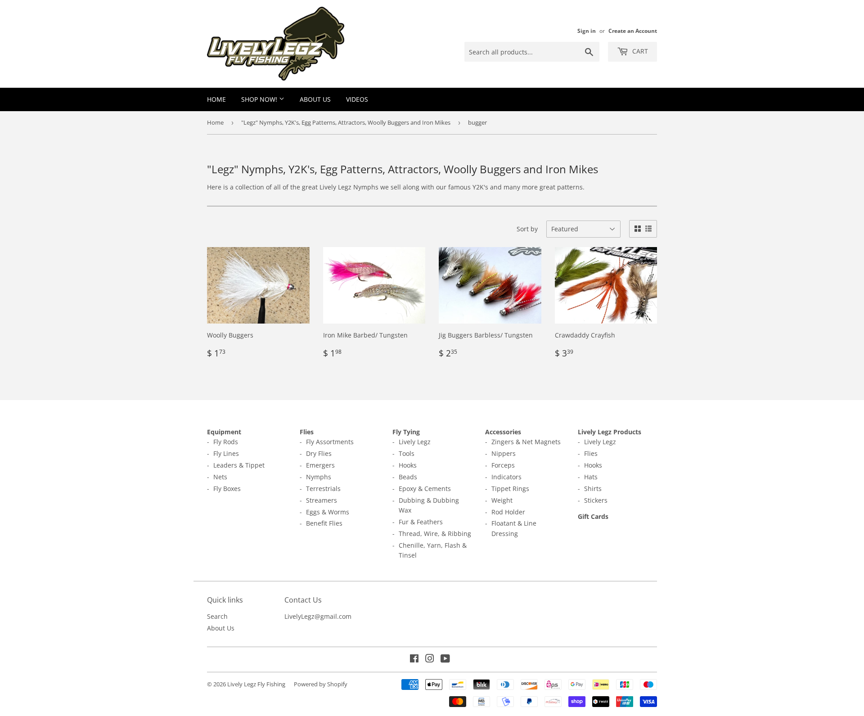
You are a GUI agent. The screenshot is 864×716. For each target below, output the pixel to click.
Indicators (506, 477)
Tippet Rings (510, 488)
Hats (591, 477)
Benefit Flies (324, 523)
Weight (502, 500)
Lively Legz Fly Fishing (256, 684)
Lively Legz (415, 441)
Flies (307, 432)
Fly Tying (406, 432)
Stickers (596, 500)
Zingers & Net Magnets (526, 441)
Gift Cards (593, 516)
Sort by (527, 229)
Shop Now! (260, 99)
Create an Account (632, 30)
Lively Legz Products (609, 432)
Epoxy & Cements (425, 488)
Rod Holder (508, 512)
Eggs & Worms (327, 512)
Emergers (320, 465)
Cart (639, 51)
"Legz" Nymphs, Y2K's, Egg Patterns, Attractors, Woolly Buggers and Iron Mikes (345, 122)
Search (217, 616)
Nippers (503, 453)
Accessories (503, 432)
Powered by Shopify (320, 684)
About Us (315, 99)
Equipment (224, 432)
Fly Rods (225, 441)
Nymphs (318, 477)
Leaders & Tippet (239, 465)
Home (216, 99)
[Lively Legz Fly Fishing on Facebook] (414, 659)
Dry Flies (319, 453)
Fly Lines (226, 453)
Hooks (408, 465)
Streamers (321, 500)
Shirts (593, 488)
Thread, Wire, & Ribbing (435, 533)
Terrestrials (323, 488)
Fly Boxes (227, 488)
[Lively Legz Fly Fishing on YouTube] (445, 659)
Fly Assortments (330, 441)
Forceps (503, 465)
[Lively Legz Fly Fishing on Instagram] (429, 659)
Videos (357, 99)
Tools (406, 453)
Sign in (586, 30)
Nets (220, 477)
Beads (408, 477)
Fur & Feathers (421, 522)
